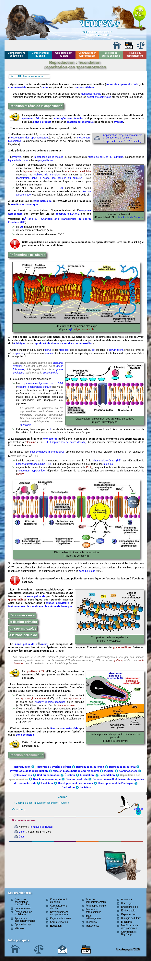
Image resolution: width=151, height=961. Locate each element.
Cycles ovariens (22, 775)
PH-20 (59, 187)
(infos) (43, 644)
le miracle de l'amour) (130, 217)
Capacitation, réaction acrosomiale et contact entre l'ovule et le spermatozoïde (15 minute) (122, 138)
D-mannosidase (66, 705)
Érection (70, 775)
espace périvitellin (57, 602)
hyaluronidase (31, 171)
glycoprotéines (17, 599)
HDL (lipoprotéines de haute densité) (64, 442)
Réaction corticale (76, 779)
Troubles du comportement (134, 54)
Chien (22, 831)
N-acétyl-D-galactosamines (50, 701)
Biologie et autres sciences (111, 54)
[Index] (129, 47)
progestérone (45, 160)
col (93, 349)
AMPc (20, 473)
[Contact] (62, 952)
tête (52, 728)
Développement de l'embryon (116, 783)
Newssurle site (139, 12)
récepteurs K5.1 (67, 213)
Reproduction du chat (122, 766)
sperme (19, 353)
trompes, (64, 349)
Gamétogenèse (128, 770)
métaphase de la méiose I (49, 156)
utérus (48, 349)
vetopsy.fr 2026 (129, 949)
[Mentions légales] (140, 47)
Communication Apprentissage (87, 54)
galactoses (75, 698)
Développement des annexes (75, 783)
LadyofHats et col (83, 329)
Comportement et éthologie (16, 54)
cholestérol (50, 438)
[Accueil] (117, 47)
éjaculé (49, 353)
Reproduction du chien (90, 766)
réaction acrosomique (80, 121)
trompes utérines (84, 87)
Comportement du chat (63, 54)
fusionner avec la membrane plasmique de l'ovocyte (40, 606)
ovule (44, 87)
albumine (31, 442)
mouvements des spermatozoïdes (29, 137)
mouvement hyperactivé (31, 470)
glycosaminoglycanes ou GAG (43, 383)
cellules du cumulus (47, 174)
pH (21, 226)
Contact (138, 809)
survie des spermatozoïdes (122, 84)
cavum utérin (116, 349)
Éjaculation (87, 775)
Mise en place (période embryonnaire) (76, 770)
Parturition (68, 787)
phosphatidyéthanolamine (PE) (33, 463)
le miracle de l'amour (41, 826)
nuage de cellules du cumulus (105, 156)
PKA (88, 467)
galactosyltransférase (33, 698)
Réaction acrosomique (26, 755)
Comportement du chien (40, 54)
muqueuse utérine (91, 93)
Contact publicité (112, 860)
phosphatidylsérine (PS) (107, 460)
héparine (22, 386)
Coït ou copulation (48, 775)
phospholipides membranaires (47, 451)
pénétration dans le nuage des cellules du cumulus (49, 177)
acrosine (26, 424)
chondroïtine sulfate (39, 386)
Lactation (85, 787)
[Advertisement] (30, 864)
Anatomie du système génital (53, 766)
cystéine (117, 660)
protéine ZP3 (35, 671)
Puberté (109, 770)
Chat (21, 836)
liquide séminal (43, 343)
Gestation (47, 783)
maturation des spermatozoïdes (73, 343)
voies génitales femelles (68, 118)
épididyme (19, 343)
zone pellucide (42, 121)
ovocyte (118, 121)
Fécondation (107, 775)
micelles (108, 463)
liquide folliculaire (18, 160)
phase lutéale (50, 372)
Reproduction (22, 766)
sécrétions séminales (99, 96)
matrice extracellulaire (78, 171)
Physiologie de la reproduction (29, 770)
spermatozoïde (17, 87)
